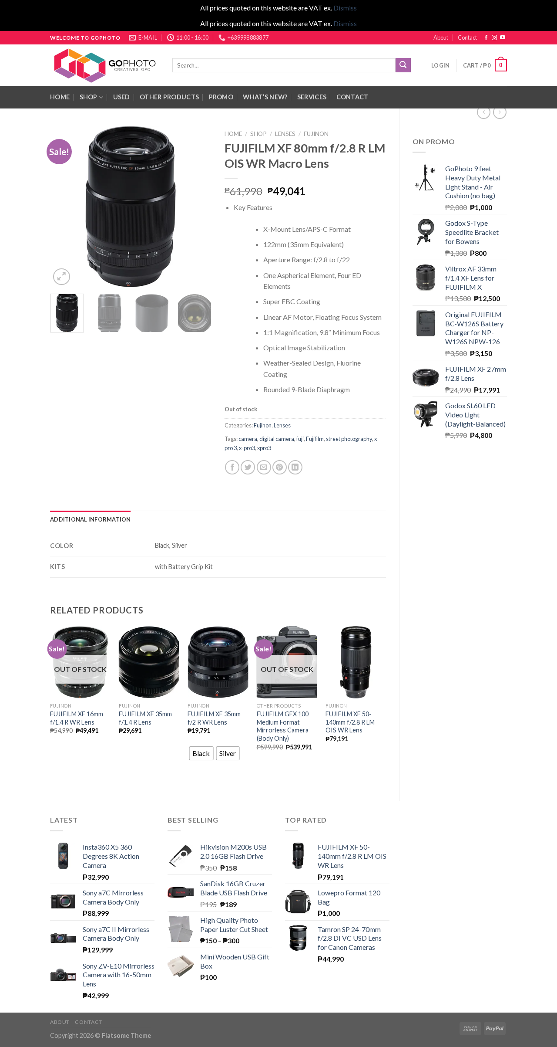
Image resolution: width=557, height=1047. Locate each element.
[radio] (201, 753)
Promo (221, 97)
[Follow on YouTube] (502, 38)
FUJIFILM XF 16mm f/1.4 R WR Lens (76, 718)
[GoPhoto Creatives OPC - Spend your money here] (104, 65)
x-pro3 (247, 447)
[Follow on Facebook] (486, 38)
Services (311, 97)
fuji (300, 438)
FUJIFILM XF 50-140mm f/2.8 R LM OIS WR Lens (350, 722)
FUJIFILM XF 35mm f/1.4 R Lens (145, 718)
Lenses (285, 133)
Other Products (169, 97)
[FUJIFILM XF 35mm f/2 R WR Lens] (218, 662)
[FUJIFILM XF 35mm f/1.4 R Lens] (149, 662)
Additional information (90, 519)
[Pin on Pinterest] (279, 467)
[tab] (90, 519)
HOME (60, 97)
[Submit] (403, 65)
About (440, 37)
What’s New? (265, 97)
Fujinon (316, 133)
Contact (467, 37)
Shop (88, 97)
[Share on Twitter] (248, 467)
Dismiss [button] (345, 7)
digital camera (276, 438)
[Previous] (64, 206)
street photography (349, 438)
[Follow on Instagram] (494, 38)
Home (233, 133)
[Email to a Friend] (264, 467)
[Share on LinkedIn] (295, 467)
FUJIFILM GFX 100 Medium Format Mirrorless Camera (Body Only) (283, 726)
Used (121, 97)
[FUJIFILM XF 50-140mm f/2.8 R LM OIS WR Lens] (355, 662)
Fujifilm (315, 438)
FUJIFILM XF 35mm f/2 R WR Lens (214, 718)
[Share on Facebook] (232, 467)
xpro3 (264, 447)
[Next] (197, 206)
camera (247, 438)
